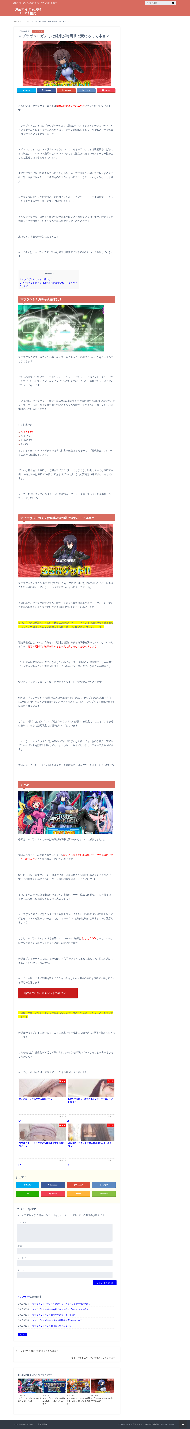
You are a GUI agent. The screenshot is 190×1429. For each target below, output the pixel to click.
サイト (20, 1270)
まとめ (24, 286)
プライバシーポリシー (23, 1424)
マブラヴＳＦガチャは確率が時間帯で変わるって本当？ (48, 282)
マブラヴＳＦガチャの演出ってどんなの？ (52, 1325)
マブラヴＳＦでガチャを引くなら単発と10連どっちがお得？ (60, 1309)
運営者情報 (42, 1424)
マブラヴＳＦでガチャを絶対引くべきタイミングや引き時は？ (61, 1303)
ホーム (18, 21)
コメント (22, 1222)
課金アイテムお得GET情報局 (28, 11)
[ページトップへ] (183, 1424)
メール (21, 1258)
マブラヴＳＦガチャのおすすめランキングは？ (54, 1314)
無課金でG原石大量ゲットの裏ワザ (45, 993)
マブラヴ (26, 21)
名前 (20, 1246)
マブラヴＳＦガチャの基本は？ (36, 279)
